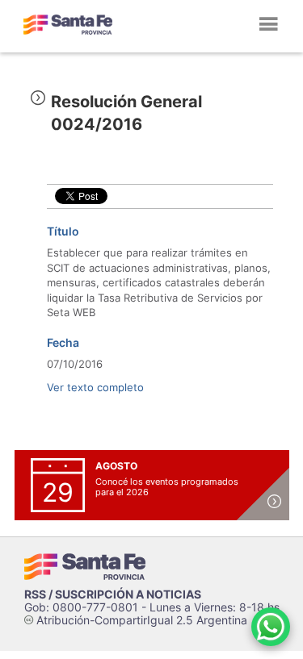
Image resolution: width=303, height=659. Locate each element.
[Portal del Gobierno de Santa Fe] (67, 24)
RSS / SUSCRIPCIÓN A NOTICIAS (112, 594)
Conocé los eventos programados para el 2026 (166, 487)
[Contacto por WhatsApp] (270, 626)
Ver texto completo (95, 387)
